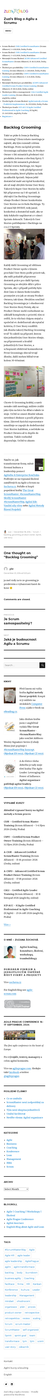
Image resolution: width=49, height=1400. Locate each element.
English (8, 1374)
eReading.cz (10, 711)
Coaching (12, 1147)
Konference (13, 1151)
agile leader (23, 1255)
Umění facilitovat (16, 1113)
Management (14, 1159)
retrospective (32, 1312)
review (26, 1318)
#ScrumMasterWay (15, 1249)
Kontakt (8, 1361)
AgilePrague (32, 1261)
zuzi (9, 532)
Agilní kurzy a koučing (16, 1368)
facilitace (9, 1284)
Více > (7, 924)
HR (28, 1284)
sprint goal (20, 1335)
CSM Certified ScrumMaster (27, 46)
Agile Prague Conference (20, 1219)
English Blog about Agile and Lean (25, 1226)
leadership (10, 1295)
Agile (9, 1140)
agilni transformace (24, 1267)
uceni (40, 1341)
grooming (16, 535)
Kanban (37, 1284)
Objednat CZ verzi (33, 753)
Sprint (38, 535)
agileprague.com (21, 1068)
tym (25, 1341)
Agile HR (9, 1255)
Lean (9, 1155)
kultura (25, 1290)
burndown (31, 1272)
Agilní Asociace (15, 1223)
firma (20, 1284)
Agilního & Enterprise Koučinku (21, 475)
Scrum (36, 532)
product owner (28, 535)
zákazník (24, 1347)
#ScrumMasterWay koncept (19, 749)
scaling (36, 1318)
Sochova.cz (10, 486)
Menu (8, 31)
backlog (7, 535)
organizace (11, 1307)
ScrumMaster (12, 1330)
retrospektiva (12, 1318)
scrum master (22, 1324)
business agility (13, 1278)
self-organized (31, 1330)
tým (32, 1341)
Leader (36, 1290)
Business (12, 1143)
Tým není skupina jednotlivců (23, 1110)
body (19, 1272)
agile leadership (13, 1261)
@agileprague (11, 1076)
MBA (9, 1163)
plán (22, 1307)
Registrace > (7, 116)
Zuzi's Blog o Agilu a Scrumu (16, 1392)
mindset (9, 1301)
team (32, 1335)
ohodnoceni (23, 1301)
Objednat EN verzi (13, 753)
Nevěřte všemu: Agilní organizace (25, 1117)
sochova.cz (15, 982)
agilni (8, 1267)
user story (8, 537)
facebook (14, 1072)
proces (31, 1307)
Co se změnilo (14, 1098)
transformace (12, 1341)
